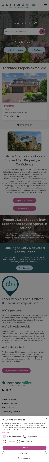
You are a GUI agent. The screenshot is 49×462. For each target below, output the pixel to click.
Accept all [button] (24, 448)
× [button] (46, 418)
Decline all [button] (24, 453)
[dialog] (24, 439)
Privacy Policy (6, 432)
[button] (24, 458)
